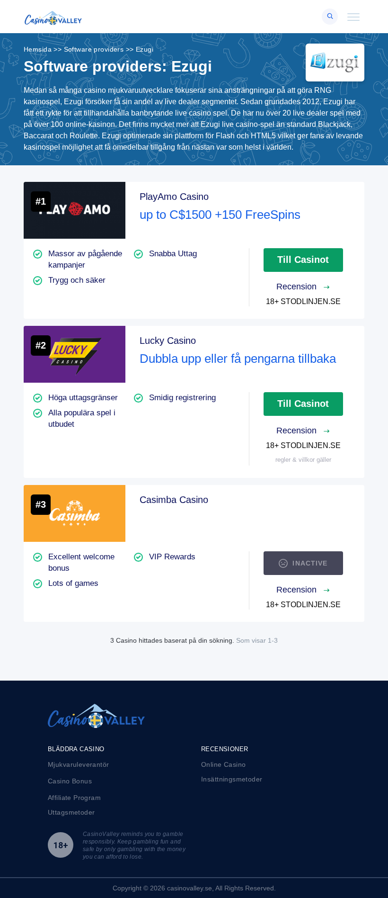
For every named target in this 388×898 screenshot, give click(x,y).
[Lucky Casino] (74, 354)
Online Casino (223, 764)
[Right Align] (330, 17)
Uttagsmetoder (71, 812)
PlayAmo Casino (174, 196)
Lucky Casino (168, 340)
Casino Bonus (70, 781)
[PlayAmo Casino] (74, 210)
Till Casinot (303, 259)
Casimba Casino (174, 499)
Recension (297, 286)
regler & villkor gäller (303, 459)
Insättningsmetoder (232, 779)
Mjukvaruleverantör (78, 764)
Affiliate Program (74, 797)
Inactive (309, 563)
